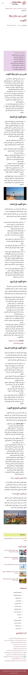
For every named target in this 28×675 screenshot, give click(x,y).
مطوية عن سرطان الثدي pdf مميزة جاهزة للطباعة (15, 653)
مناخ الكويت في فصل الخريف (17, 63)
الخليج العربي (18, 601)
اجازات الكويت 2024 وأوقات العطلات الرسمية (10, 572)
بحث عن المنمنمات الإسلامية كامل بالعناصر (17, 651)
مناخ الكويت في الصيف (18, 57)
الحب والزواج (18, 598)
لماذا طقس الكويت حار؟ (17, 67)
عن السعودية (18, 626)
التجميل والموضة (17, 595)
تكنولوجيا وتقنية (17, 620)
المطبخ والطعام (17, 609)
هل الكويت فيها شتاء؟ (18, 69)
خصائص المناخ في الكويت (17, 65)
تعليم (20, 617)
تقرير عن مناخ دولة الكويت (18, 55)
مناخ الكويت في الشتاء (18, 59)
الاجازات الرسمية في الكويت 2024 (11, 564)
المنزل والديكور (17, 612)
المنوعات (19, 615)
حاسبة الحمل (18, 629)
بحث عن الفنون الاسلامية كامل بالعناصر (18, 638)
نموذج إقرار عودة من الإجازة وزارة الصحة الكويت (11, 558)
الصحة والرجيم (18, 604)
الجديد (11, 3)
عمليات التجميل (17, 623)
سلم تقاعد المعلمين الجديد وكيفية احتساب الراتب (15, 640)
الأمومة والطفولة (17, 592)
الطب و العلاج (18, 606)
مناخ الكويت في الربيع (19, 61)
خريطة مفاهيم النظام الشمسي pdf (19, 643)
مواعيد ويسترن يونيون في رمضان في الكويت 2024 (10, 579)
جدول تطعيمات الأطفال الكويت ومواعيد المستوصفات (11, 551)
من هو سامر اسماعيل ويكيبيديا (20, 645)
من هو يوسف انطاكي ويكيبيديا (20, 647)
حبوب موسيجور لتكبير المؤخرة (20, 649)
